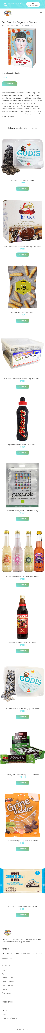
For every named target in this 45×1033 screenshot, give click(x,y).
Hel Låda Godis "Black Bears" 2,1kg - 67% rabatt (22, 379)
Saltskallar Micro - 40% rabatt (22, 180)
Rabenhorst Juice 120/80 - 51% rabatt (22, 643)
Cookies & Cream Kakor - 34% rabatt (22, 907)
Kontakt (4, 1010)
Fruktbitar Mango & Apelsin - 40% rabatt (22, 841)
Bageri (4, 970)
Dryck (4, 974)
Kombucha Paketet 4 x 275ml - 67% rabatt (22, 577)
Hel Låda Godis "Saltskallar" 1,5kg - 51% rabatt (22, 709)
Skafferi (4, 989)
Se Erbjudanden (33, 4)
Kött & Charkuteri (8, 981)
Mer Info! (9, 84)
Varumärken (6, 993)
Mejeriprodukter (7, 985)
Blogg (4, 1006)
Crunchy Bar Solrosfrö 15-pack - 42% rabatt (22, 775)
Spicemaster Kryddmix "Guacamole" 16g (22, 511)
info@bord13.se (7, 958)
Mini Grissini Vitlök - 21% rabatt (22, 313)
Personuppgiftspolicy (9, 1018)
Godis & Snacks (7, 978)
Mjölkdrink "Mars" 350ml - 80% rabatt (22, 445)
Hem (3, 25)
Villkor (4, 1014)
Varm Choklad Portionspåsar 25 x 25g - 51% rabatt (22, 247)
